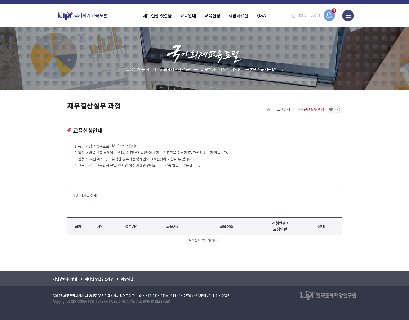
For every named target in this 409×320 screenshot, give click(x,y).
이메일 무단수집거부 (99, 278)
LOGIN (315, 15)
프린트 (331, 109)
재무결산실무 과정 (310, 109)
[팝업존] (329, 15)
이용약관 (127, 278)
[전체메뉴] (348, 15)
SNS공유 (338, 109)
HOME (302, 15)
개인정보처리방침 (65, 278)
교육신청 (283, 109)
